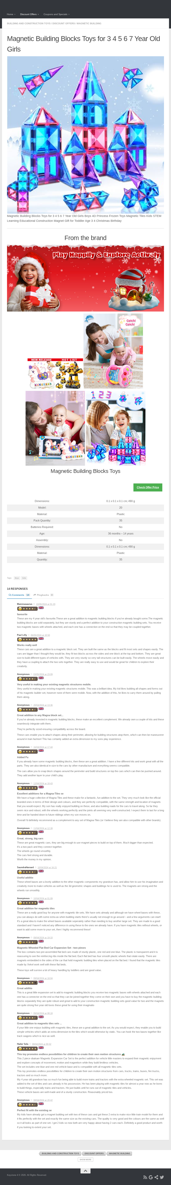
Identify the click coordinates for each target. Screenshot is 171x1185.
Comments (20, 595)
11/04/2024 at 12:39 (43, 828)
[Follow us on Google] (151, 1177)
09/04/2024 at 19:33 (43, 937)
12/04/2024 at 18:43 (43, 783)
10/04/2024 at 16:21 (47, 867)
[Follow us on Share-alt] (156, 1177)
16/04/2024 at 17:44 (43, 747)
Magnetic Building (89, 23)
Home (10, 14)
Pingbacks (45, 595)
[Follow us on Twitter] (162, 1177)
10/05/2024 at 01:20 (45, 604)
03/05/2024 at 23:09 (43, 674)
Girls (24, 578)
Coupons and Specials (55, 14)
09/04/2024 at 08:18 (43, 1013)
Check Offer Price (148, 487)
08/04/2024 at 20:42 (43, 1100)
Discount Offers (28, 14)
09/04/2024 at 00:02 (41, 1044)
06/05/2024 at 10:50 (40, 635)
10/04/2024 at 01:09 (43, 898)
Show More (85, 1160)
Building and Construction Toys (28, 23)
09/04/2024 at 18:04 (43, 978)
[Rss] (145, 1177)
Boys (17, 578)
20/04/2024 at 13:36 (43, 705)
